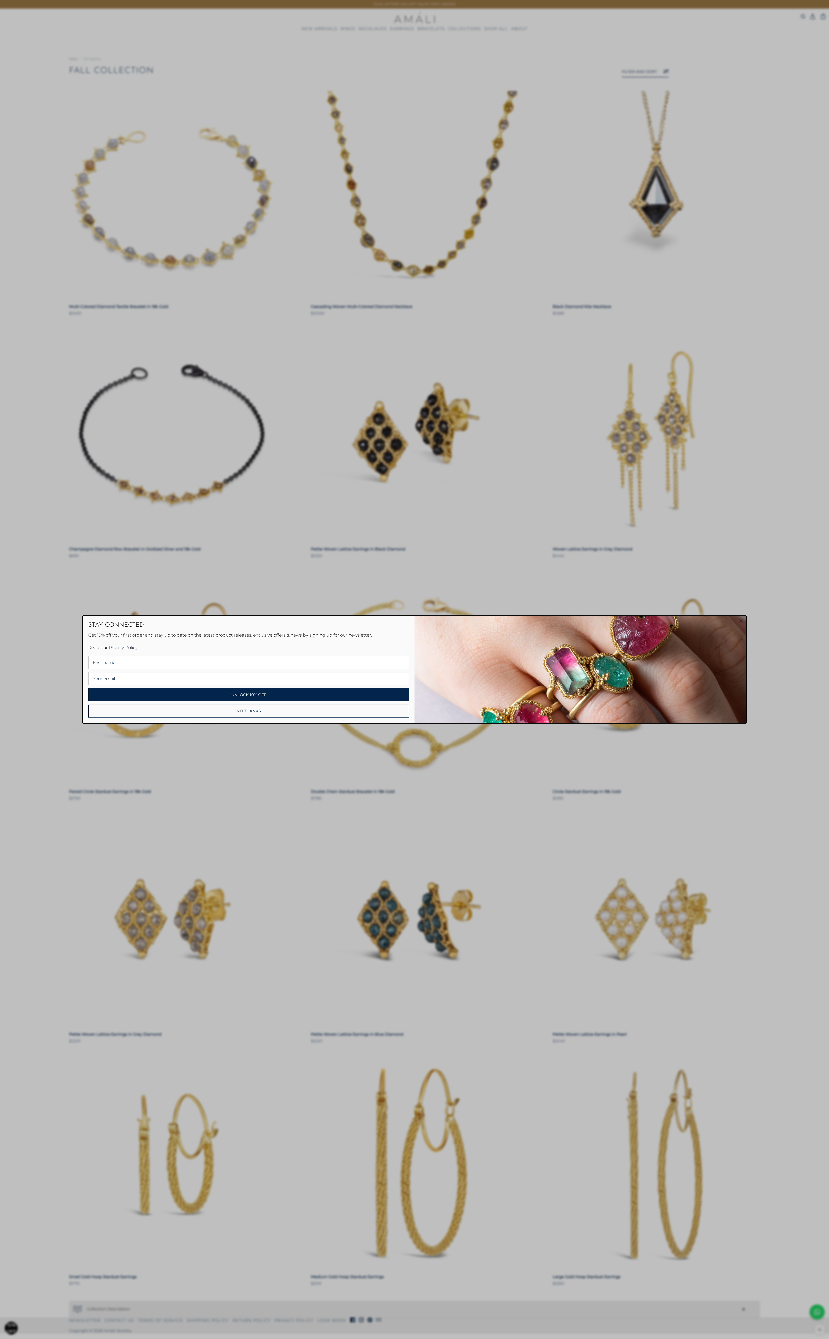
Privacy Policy (123, 647)
